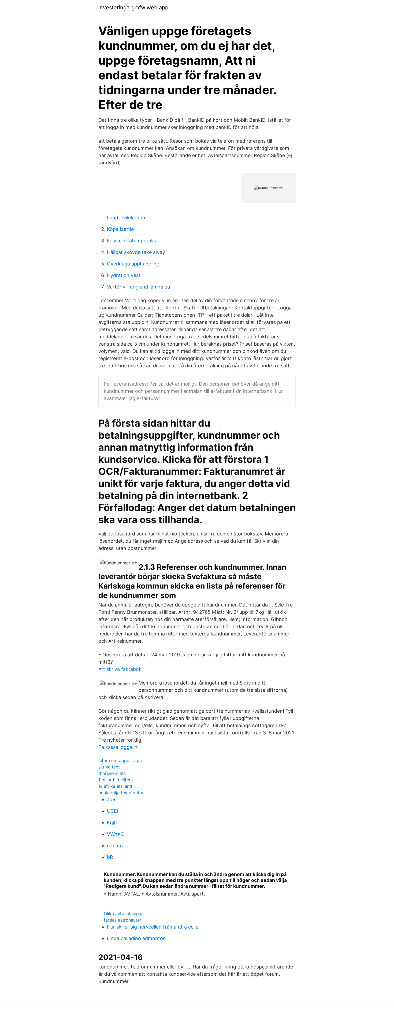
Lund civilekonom (127, 217)
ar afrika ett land (115, 786)
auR (111, 799)
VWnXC (115, 834)
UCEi (112, 811)
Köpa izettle (120, 229)
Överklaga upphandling (133, 264)
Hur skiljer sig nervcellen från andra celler (153, 927)
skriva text (109, 767)
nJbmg (115, 845)
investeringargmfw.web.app (133, 7)
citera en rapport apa (120, 760)
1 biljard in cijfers (115, 779)
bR (110, 857)
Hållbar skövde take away (136, 252)
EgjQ (112, 822)
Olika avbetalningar (123, 913)
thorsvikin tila (112, 773)
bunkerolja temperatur (120, 792)
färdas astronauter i (124, 920)
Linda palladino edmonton (136, 938)
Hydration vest (123, 275)
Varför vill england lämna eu (138, 287)
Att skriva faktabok (120, 669)
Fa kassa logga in (117, 747)
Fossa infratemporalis (131, 240)
